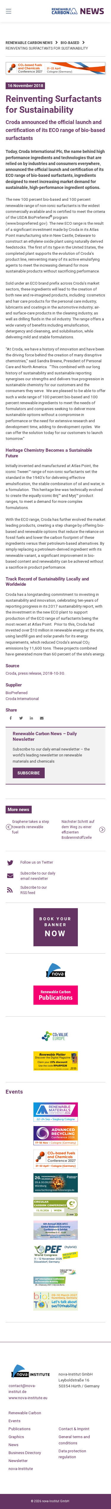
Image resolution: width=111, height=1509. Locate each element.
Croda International (22, 698)
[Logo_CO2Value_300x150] (55, 1046)
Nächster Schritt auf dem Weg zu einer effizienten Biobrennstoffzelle (78, 830)
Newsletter (18, 1460)
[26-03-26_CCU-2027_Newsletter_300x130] (55, 1168)
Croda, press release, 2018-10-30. (35, 673)
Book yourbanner (55, 927)
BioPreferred (17, 692)
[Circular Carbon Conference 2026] (55, 1215)
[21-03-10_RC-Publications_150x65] (55, 1003)
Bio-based (70, 43)
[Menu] (16, 11)
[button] (11, 718)
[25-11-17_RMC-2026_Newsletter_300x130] (55, 1120)
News (13, 1444)
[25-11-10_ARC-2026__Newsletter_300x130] (55, 1144)
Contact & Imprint (74, 1428)
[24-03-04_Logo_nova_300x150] (55, 980)
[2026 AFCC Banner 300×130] (55, 1238)
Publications (19, 1428)
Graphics (16, 1436)
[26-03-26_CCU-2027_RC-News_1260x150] (56, 73)
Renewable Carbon (25, 1412)
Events (14, 1420)
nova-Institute (21, 1468)
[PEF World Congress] (55, 1262)
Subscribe (28, 773)
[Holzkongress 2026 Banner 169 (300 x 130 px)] (55, 1191)
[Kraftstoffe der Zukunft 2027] (55, 1286)
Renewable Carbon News (29, 43)
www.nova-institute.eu (28, 1397)
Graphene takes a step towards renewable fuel (30, 827)
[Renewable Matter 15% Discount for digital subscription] (55, 1069)
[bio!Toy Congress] (55, 1309)
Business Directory (25, 1452)
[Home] (78, 11)
